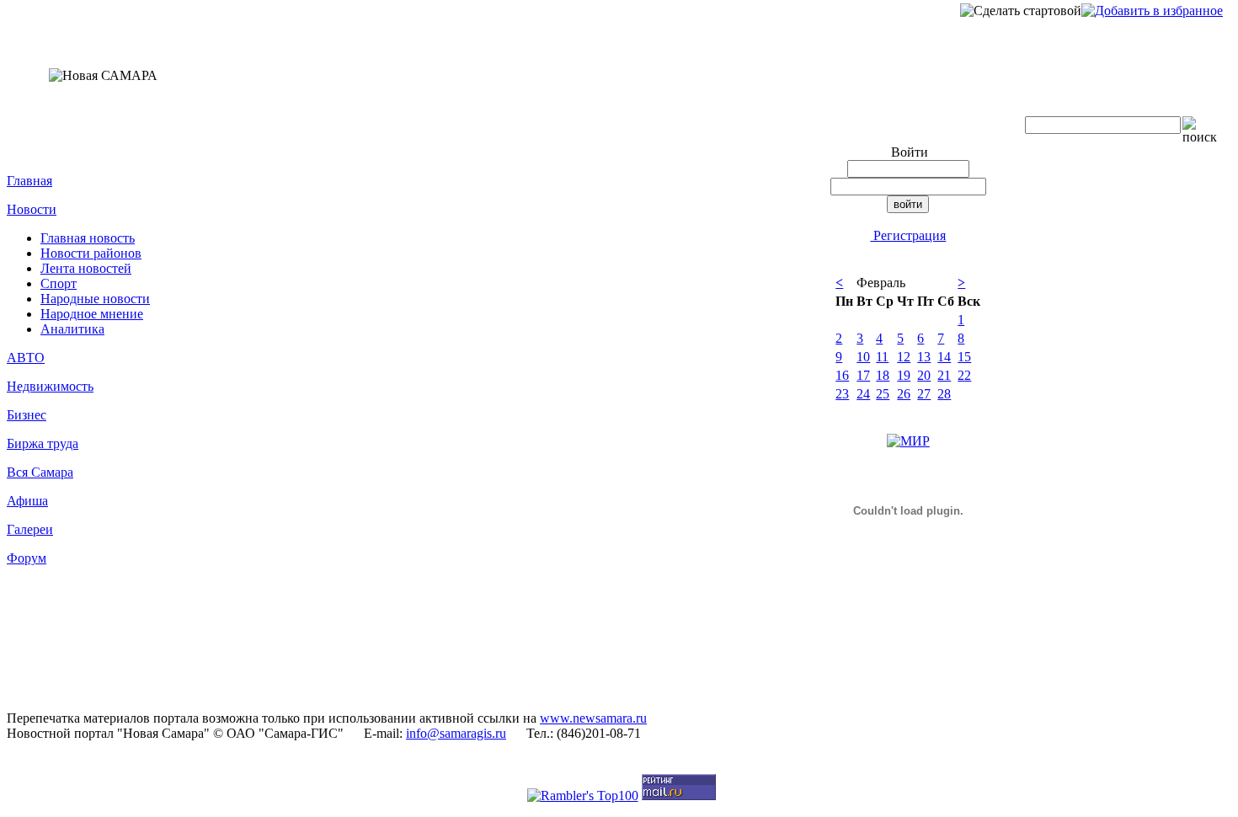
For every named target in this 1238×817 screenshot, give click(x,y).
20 (924, 375)
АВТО (26, 357)
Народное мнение (91, 314)
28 (944, 394)
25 (882, 394)
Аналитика (72, 329)
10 (863, 357)
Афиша (27, 501)
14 (944, 357)
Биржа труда (42, 443)
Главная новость (87, 238)
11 (882, 357)
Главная (29, 181)
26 (903, 394)
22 (964, 375)
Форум (26, 558)
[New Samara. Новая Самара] (1152, 10)
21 (944, 375)
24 (863, 394)
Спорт (58, 283)
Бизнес (26, 415)
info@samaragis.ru (456, 733)
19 (903, 375)
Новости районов (90, 253)
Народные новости (95, 298)
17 (863, 375)
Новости (31, 209)
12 (903, 357)
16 (842, 375)
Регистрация (908, 235)
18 (882, 375)
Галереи (30, 529)
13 (924, 357)
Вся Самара (40, 472)
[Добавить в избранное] (1152, 11)
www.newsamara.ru (593, 718)
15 (964, 357)
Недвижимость (50, 386)
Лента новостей (85, 268)
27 (924, 394)
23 (842, 394)
